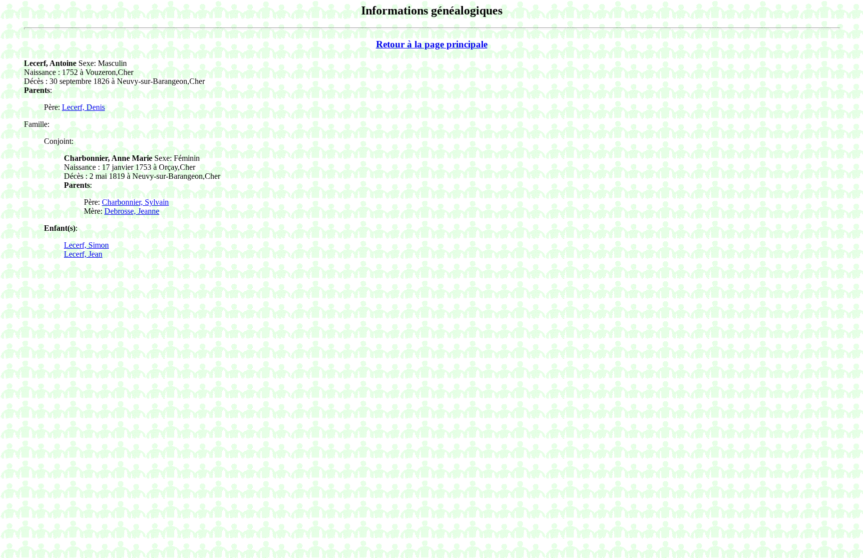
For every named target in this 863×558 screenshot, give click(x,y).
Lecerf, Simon (86, 245)
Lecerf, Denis (83, 107)
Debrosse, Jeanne (131, 211)
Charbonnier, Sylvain (135, 202)
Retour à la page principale (431, 44)
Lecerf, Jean (83, 254)
